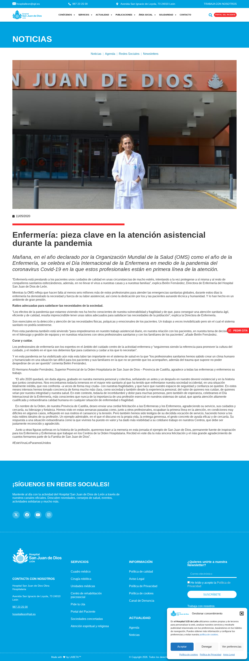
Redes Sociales (129, 53)
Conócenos (65, 15)
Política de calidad (141, 571)
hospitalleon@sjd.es (24, 614)
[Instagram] (48, 514)
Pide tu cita (78, 604)
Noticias (96, 53)
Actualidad (102, 15)
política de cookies (209, 634)
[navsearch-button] (210, 14)
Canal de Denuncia (141, 600)
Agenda (110, 53)
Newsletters (150, 53)
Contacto (185, 15)
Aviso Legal (229, 654)
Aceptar (182, 646)
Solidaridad (166, 15)
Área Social (146, 15)
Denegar (207, 646)
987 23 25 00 (20, 606)
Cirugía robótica (81, 578)
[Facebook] (27, 514)
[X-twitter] (16, 514)
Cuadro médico (81, 571)
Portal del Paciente (83, 611)
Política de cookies (188, 654)
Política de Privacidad (210, 654)
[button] (242, 613)
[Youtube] (38, 514)
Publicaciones (124, 15)
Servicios (83, 15)
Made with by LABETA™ (66, 657)
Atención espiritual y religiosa (90, 626)
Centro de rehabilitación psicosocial (86, 595)
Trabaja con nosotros (201, 606)
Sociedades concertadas (87, 618)
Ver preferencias (232, 646)
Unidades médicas (83, 586)
